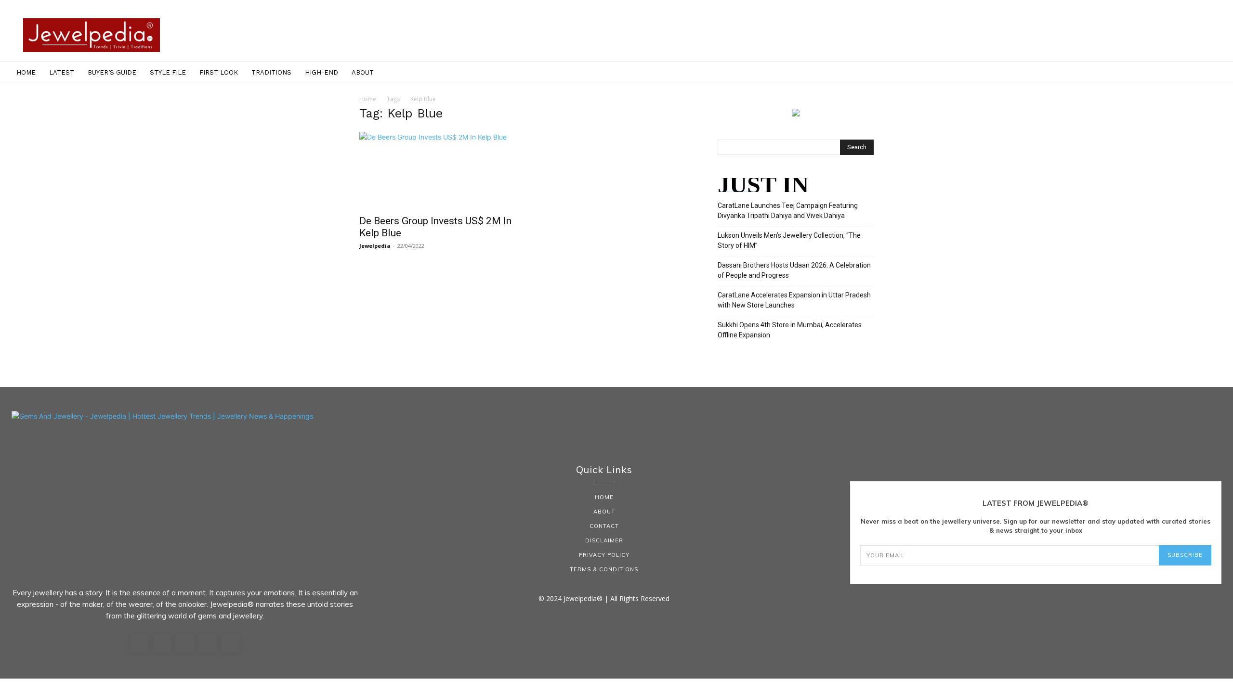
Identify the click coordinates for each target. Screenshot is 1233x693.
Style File (168, 72)
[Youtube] (231, 643)
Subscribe (1185, 555)
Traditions (271, 72)
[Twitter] (208, 643)
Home (26, 72)
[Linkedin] (185, 643)
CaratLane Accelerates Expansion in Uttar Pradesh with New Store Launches (794, 300)
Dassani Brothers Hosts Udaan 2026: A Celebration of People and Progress (794, 270)
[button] (1221, 73)
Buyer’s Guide (112, 72)
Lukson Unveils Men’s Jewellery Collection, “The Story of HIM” (789, 240)
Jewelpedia (375, 245)
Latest (61, 72)
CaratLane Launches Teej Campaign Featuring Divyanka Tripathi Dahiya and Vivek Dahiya (788, 210)
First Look (218, 72)
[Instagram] (162, 643)
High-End (321, 72)
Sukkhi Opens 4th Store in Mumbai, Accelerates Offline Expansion (790, 330)
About (363, 72)
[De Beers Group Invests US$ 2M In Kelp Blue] (437, 170)
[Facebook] (139, 643)
